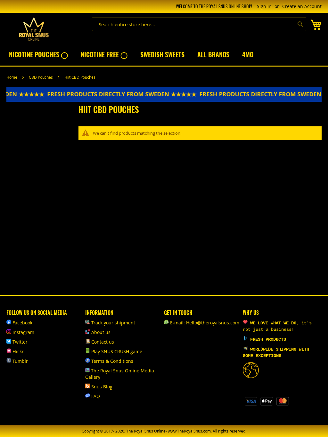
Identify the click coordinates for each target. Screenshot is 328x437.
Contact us (102, 342)
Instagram (23, 332)
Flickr (18, 351)
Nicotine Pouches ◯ (38, 54)
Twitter (20, 342)
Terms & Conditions (112, 361)
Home (12, 77)
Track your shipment (113, 323)
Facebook (22, 323)
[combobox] (199, 24)
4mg (247, 54)
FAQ (95, 396)
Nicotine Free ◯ (104, 54)
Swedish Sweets (162, 54)
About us (101, 332)
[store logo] (33, 29)
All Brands (213, 54)
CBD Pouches (41, 77)
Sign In (264, 6)
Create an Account (302, 6)
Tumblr (20, 361)
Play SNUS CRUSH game (116, 351)
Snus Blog (101, 387)
